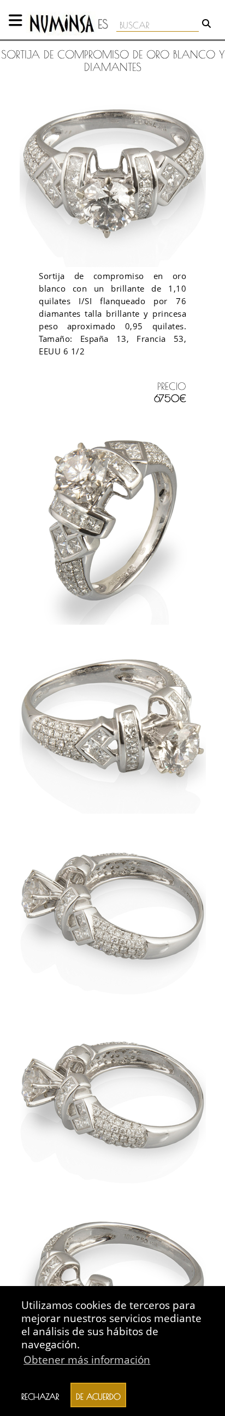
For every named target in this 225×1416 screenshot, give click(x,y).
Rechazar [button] (40, 1395)
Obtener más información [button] (86, 1359)
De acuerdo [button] (98, 1395)
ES (103, 24)
